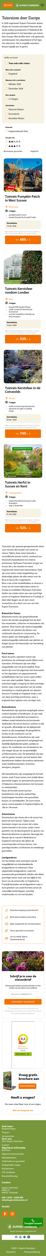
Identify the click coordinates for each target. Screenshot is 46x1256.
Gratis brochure (27, 1086)
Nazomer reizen (16, 110)
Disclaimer (11, 1252)
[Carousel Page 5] (19, 188)
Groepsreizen (8, 1136)
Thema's (5, 1133)
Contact (5, 1145)
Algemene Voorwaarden (13, 1154)
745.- (22, 433)
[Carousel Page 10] (26, 188)
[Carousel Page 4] (23, 280)
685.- (22, 240)
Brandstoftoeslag (10, 1176)
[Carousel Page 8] (23, 188)
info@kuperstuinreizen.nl (14, 1200)
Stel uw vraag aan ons (23, 1111)
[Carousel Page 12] (29, 188)
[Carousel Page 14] (32, 188)
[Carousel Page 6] (20, 188)
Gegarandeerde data (18, 131)
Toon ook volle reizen (19, 63)
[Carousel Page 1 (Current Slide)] (13, 188)
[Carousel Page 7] (22, 188)
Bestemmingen (9, 1129)
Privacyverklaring (32, 1252)
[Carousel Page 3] (16, 188)
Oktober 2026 (15, 84)
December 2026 (16, 89)
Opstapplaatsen (9, 1158)
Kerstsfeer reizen (16, 118)
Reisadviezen (8, 1169)
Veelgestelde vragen (11, 1165)
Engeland (13, 74)
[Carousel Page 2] (15, 188)
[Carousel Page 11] (30, 474)
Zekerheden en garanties (13, 1161)
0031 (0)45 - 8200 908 (12, 1198)
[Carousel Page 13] (30, 188)
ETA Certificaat (8, 1172)
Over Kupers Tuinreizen (12, 1141)
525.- (22, 339)
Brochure (6, 1150)
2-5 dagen (13, 99)
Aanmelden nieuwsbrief (23, 1001)
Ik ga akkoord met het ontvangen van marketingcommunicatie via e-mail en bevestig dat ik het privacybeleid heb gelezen (23, 1011)
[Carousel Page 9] (25, 188)
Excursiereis (14, 114)
